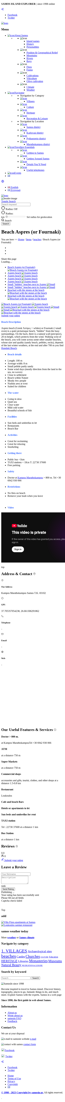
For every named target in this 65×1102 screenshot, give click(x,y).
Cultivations (32, 75)
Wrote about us (15, 1015)
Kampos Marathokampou (30, 477)
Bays (29, 61)
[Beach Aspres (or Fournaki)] (16, 304)
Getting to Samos (35, 153)
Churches (33, 956)
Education (53, 957)
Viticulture (32, 78)
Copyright (13, 1084)
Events (17, 173)
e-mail (33, 1039)
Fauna (30, 69)
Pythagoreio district (36, 138)
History (30, 44)
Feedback (12, 1021)
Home (21, 239)
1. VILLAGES (14, 950)
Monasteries (38, 961)
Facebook (10, 1050)
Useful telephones (35, 170)
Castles (21, 956)
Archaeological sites (40, 951)
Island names (33, 41)
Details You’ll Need (36, 164)
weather (11, 937)
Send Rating (8, 889)
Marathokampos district (38, 144)
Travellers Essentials (24, 147)
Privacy (11, 1081)
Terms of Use (14, 1078)
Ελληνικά (15, 190)
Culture (30, 107)
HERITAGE (9, 961)
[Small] (55, 307)
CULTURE (44, 957)
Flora (29, 67)
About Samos (21, 35)
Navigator (19, 92)
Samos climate (26, 937)
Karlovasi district (35, 132)
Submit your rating (10, 315)
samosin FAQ (14, 1018)
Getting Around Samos (38, 158)
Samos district (33, 127)
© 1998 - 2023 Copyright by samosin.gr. (22, 1092)
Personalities (33, 47)
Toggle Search (8, 201)
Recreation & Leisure (37, 118)
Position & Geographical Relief (42, 52)
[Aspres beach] (40, 304)
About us (12, 1012)
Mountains (32, 55)
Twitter (8, 1056)
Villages (31, 101)
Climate (30, 87)
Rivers (30, 58)
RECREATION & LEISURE (32, 965)
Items (28, 239)
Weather (31, 90)
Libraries (23, 961)
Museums (55, 961)
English (14, 187)
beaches (37, 239)
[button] (2, 182)
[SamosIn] (4, 23)
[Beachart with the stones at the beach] (29, 309)
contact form (29, 1044)
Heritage (31, 112)
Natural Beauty (11, 965)
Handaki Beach (9, 348)
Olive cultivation (35, 81)
